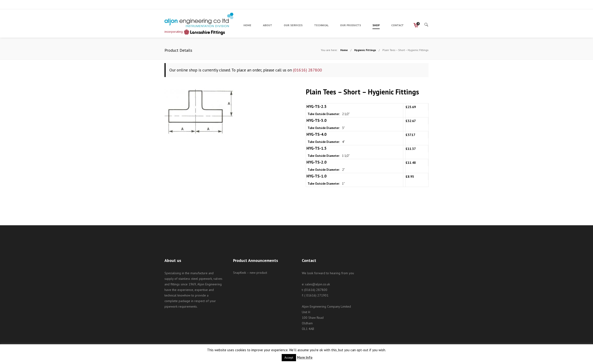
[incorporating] (199, 20)
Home (344, 50)
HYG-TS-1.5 (316, 148)
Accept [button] (288, 358)
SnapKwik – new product (250, 273)
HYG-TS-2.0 (316, 162)
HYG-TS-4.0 (316, 134)
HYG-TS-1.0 (316, 176)
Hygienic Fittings (365, 50)
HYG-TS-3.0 (316, 120)
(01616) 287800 (307, 70)
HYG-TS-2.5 (316, 106)
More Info (304, 357)
